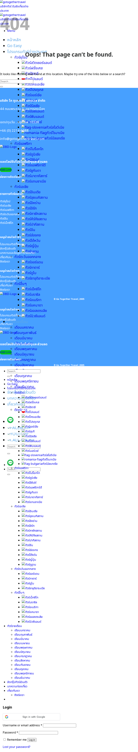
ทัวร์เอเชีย (21, 187)
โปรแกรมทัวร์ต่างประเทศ (21, 388)
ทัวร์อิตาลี (30, 407)
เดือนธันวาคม (22, 678)
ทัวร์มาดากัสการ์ (36, 176)
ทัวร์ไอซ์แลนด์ (32, 441)
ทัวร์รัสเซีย (32, 106)
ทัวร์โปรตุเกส (34, 90)
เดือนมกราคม (24, 327)
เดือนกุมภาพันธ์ (25, 333)
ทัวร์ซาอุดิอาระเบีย (37, 278)
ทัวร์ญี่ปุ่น (32, 246)
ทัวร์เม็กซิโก (33, 289)
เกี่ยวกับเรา (16, 404)
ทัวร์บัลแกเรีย (50, 464)
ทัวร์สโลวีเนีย (55, 127)
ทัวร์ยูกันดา (33, 170)
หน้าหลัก (14, 40)
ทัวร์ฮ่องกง (33, 235)
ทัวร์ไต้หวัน (32, 240)
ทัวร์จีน (30, 230)
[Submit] (8, 453)
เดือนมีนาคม (23, 338)
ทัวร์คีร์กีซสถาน (36, 219)
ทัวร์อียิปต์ (30, 483)
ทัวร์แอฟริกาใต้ (35, 165)
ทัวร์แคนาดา (34, 305)
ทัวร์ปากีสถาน (34, 224)
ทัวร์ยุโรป (20, 57)
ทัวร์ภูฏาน (30, 564)
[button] (31, 716)
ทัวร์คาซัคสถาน (36, 213)
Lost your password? (16, 747)
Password (10, 732)
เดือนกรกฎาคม (25, 360)
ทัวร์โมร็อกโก (34, 149)
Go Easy (14, 46)
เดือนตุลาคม (23, 376)
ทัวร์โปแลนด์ (32, 412)
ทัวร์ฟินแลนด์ (34, 116)
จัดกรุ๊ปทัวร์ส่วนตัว (17, 682)
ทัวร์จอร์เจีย (33, 95)
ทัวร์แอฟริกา (23, 143)
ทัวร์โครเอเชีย (34, 84)
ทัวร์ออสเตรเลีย (36, 310)
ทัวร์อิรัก (31, 208)
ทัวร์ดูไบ (30, 273)
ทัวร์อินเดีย (32, 192)
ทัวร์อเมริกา (33, 300)
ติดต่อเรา (20, 410)
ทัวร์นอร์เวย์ (31, 451)
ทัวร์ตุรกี (29, 431)
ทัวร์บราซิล (32, 294)
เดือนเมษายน (22, 643)
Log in (32, 740)
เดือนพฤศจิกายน (26, 381)
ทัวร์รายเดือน (17, 322)
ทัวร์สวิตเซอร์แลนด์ (38, 63)
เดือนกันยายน (22, 665)
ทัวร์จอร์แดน (34, 262)
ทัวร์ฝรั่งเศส (34, 68)
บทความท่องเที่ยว (21, 398)
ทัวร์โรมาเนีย (55, 133)
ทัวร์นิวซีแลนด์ (35, 316)
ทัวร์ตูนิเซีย (32, 154)
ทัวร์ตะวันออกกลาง (27, 257)
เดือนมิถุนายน (24, 354)
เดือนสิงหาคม (24, 365)
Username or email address (22, 725)
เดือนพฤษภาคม (25, 349)
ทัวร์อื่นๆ (20, 284)
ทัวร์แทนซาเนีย (35, 181)
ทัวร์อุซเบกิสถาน (36, 197)
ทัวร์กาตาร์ (32, 267)
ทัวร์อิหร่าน (33, 203)
